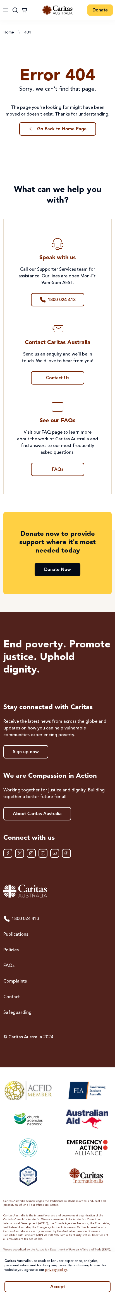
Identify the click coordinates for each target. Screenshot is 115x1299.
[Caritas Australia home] (57, 10)
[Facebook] (7, 853)
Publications (15, 934)
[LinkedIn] (43, 853)
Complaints (15, 981)
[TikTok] (66, 853)
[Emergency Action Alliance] (87, 1147)
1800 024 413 (25, 919)
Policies (11, 950)
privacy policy (56, 1270)
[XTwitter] (19, 853)
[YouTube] (54, 853)
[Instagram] (31, 853)
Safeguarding (17, 1012)
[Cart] (24, 10)
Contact (11, 997)
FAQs (9, 966)
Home (8, 32)
